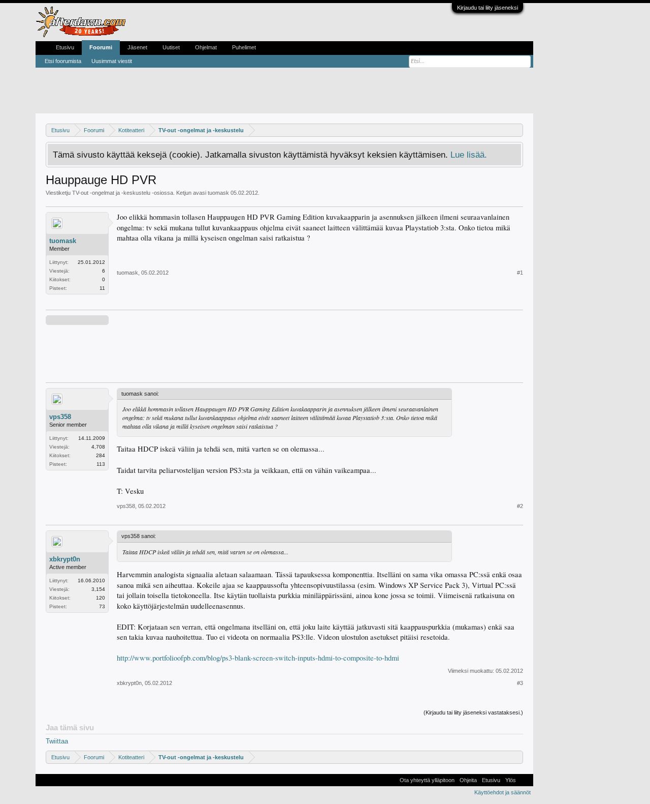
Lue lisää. (468, 155)
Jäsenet (137, 47)
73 (102, 606)
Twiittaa (57, 741)
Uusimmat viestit (111, 61)
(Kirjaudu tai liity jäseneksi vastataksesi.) (473, 712)
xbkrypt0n (64, 559)
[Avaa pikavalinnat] (516, 130)
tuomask (218, 193)
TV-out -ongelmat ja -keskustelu (111, 193)
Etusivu (65, 47)
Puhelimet (244, 47)
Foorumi (100, 47)
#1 (520, 273)
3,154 (98, 589)
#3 (520, 683)
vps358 (60, 417)
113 (100, 464)
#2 (520, 506)
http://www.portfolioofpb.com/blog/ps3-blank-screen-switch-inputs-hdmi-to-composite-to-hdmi (258, 658)
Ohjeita (468, 780)
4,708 (98, 447)
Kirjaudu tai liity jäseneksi (487, 8)
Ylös (510, 780)
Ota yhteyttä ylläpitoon (427, 780)
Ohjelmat (206, 47)
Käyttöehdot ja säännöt (502, 792)
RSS (524, 780)
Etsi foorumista (63, 61)
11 (102, 288)
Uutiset (171, 47)
